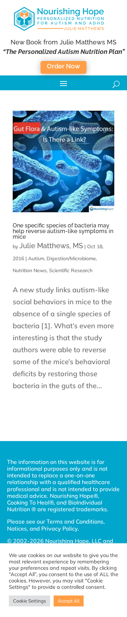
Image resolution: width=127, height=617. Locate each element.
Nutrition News (30, 270)
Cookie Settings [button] (29, 601)
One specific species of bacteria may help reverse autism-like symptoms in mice (63, 231)
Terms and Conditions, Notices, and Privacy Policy (56, 525)
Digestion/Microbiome (71, 258)
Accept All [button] (68, 601)
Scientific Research (70, 270)
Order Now (63, 66)
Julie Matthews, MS (51, 246)
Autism (36, 258)
